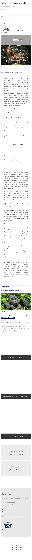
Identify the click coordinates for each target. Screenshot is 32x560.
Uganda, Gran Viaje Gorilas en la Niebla (15, 302)
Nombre (3, 9)
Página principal (4, 68)
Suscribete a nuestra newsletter (13, 517)
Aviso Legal (14, 545)
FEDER (12, 551)
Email (2, 16)
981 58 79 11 (11, 502)
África (10, 68)
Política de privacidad (17, 547)
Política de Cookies (16, 549)
